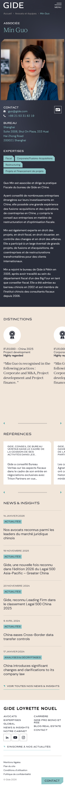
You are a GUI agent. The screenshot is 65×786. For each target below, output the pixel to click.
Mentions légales (12, 762)
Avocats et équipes (26, 13)
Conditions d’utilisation (15, 770)
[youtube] (15, 737)
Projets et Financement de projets (25, 171)
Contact (52, 780)
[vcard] (58, 109)
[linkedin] (7, 737)
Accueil (7, 13)
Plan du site (9, 766)
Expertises (12, 720)
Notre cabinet (15, 731)
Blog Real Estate (47, 726)
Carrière (41, 716)
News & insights (16, 727)
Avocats (10, 716)
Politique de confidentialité (17, 774)
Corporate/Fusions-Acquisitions (35, 158)
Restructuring (13, 164)
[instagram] (23, 737)
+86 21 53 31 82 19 (21, 115)
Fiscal (9, 158)
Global (9, 724)
